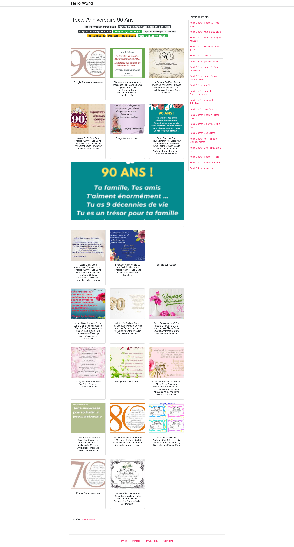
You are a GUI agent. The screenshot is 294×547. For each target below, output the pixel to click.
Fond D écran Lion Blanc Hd (203, 108)
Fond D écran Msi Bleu (201, 85)
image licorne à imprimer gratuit (100, 26)
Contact (136, 540)
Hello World (82, 3)
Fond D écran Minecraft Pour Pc (205, 162)
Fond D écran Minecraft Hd (203, 168)
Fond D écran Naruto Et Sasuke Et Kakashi (205, 69)
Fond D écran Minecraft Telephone (201, 101)
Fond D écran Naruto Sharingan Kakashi (205, 39)
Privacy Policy (151, 540)
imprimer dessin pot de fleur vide (160, 31)
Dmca (124, 540)
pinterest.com (88, 518)
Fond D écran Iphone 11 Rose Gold (204, 116)
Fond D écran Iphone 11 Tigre (204, 156)
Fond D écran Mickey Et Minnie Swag (205, 125)
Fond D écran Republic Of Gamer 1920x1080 (202, 92)
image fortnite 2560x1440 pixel (152, 35)
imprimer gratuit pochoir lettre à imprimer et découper (144, 26)
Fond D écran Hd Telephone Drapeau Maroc (203, 140)
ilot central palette (96, 35)
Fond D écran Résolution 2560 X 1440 (206, 48)
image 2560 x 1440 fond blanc (122, 35)
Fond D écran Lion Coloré (202, 132)
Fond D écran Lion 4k (200, 55)
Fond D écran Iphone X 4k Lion (205, 61)
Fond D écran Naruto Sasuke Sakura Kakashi (204, 78)
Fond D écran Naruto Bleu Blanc (205, 31)
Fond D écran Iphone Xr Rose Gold (204, 24)
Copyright (168, 540)
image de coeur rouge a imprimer (95, 31)
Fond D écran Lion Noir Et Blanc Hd (205, 149)
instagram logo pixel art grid (127, 31)
